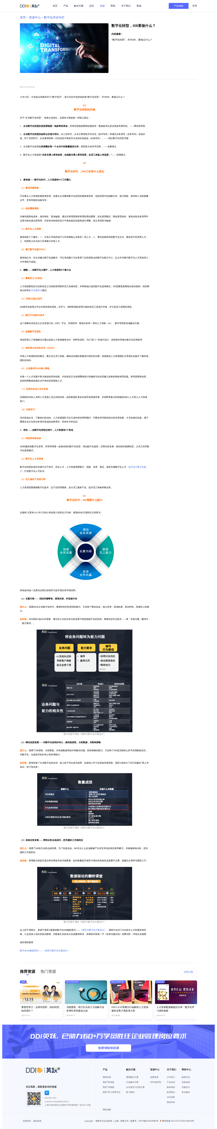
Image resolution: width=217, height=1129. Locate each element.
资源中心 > (36, 17)
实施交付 (186, 1087)
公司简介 (171, 1077)
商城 (139, 6)
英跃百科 (171, 1102)
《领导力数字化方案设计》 (93, 930)
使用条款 (27, 1121)
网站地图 (107, 1110)
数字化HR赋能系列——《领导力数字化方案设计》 (45, 950)
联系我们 (171, 1092)
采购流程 (186, 1082)
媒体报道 (171, 1087)
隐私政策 (37, 1121)
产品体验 (178, 6)
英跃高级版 (108, 1087)
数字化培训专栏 (54, 17)
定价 (91, 6)
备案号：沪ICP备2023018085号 (144, 1121)
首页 (55, 6)
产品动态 (171, 1082)
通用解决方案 (132, 1077)
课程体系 (107, 1077)
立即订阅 (188, 972)
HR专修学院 (155, 1082)
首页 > (24, 17)
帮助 (113, 6)
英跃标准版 (108, 1082)
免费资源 (154, 1077)
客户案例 (130, 1092)
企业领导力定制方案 (135, 1087)
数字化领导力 (35, 290)
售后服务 (186, 1092)
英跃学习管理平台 (111, 1092)
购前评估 (186, 1077)
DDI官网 (171, 1097)
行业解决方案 (132, 1082)
